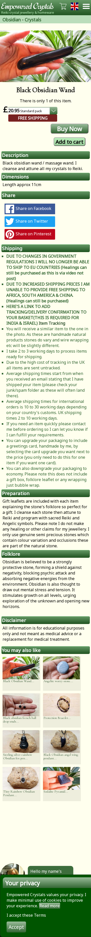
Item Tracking (52, 323)
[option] (45, 56)
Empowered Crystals (29, 6)
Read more (49, 906)
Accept (16, 927)
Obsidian (12, 20)
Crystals (33, 20)
